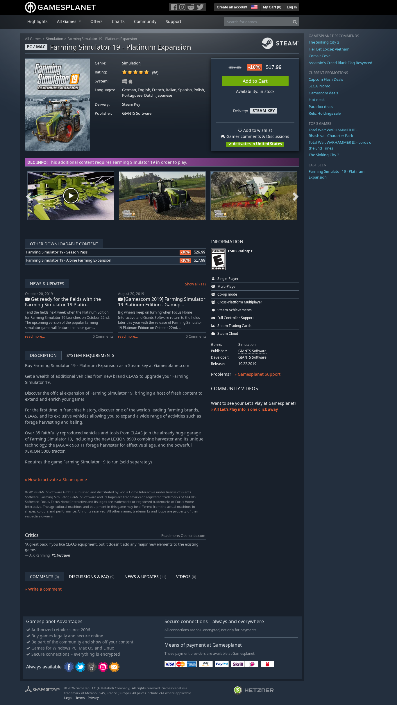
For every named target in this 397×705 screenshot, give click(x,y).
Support (173, 21)
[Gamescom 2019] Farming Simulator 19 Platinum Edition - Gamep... (161, 302)
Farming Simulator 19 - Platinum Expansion (102, 39)
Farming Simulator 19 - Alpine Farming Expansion (68, 260)
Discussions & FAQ (92, 576)
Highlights (37, 21)
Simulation (54, 39)
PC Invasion (61, 555)
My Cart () (272, 7)
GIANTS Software (136, 113)
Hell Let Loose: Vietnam (329, 49)
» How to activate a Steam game (56, 479)
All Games (33, 39)
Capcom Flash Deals (326, 79)
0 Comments (103, 336)
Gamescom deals (323, 93)
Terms (80, 697)
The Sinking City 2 (324, 42)
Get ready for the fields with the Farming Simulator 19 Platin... (63, 302)
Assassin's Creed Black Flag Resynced (340, 62)
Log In (292, 7)
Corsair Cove (319, 55)
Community (145, 21)
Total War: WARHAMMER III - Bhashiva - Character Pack (333, 132)
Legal (68, 697)
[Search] (294, 21)
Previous (28, 195)
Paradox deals (321, 106)
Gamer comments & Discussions (257, 136)
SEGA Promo (319, 86)
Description (43, 355)
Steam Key (131, 104)
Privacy (93, 697)
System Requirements (91, 355)
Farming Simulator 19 (134, 162)
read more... (35, 336)
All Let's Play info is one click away (245, 409)
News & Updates (47, 283)
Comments (44, 576)
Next (295, 195)
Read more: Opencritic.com (183, 535)
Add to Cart (255, 81)
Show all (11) (195, 284)
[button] (253, 6)
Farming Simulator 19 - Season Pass (56, 252)
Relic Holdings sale (325, 113)
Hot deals (317, 99)
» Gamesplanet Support (257, 374)
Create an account (232, 7)
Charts (118, 21)
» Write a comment (43, 589)
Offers (96, 21)
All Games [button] (67, 21)
